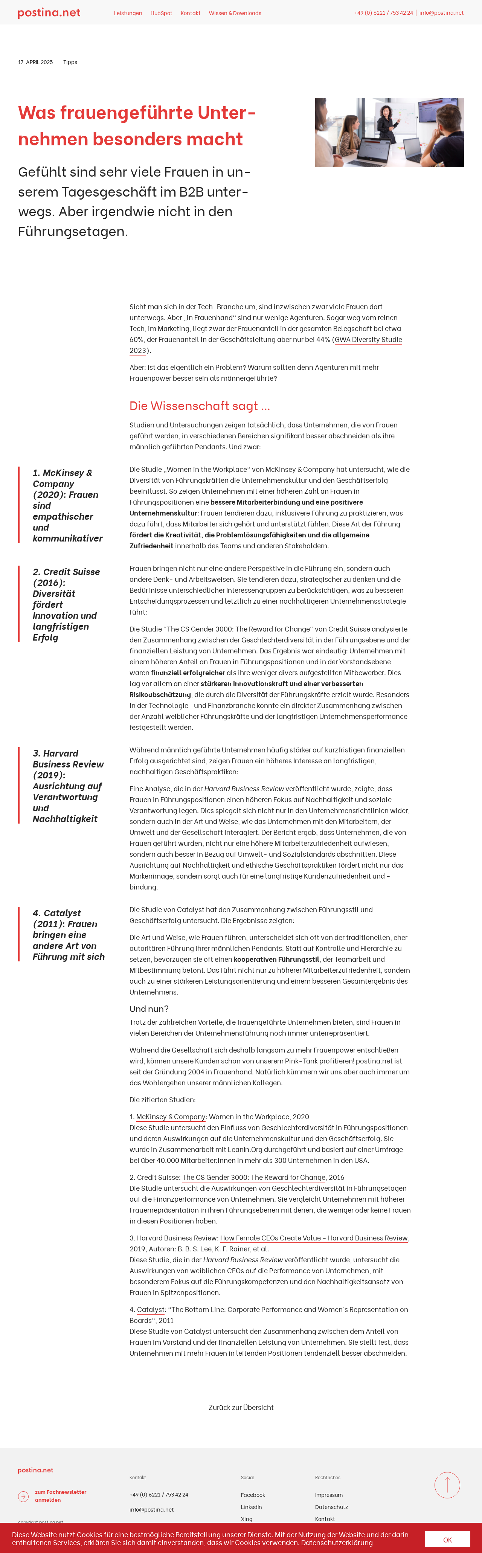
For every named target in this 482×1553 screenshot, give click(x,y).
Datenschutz (331, 1506)
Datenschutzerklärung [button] (337, 1542)
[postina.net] (49, 12)
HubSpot (161, 13)
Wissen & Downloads (235, 13)
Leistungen (128, 13)
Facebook (253, 1494)
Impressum (329, 1494)
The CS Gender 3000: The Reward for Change (253, 1177)
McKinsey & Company (171, 1116)
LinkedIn (251, 1506)
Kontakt (191, 13)
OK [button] (447, 1539)
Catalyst (151, 1309)
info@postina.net (441, 12)
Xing (247, 1518)
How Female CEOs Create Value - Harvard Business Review (314, 1237)
